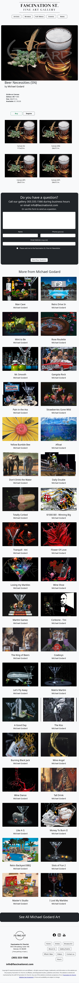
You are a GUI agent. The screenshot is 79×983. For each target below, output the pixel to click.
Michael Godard (16, 86)
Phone (57, 232)
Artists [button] (16, 16)
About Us (52, 949)
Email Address (39, 240)
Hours (59, 959)
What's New (48, 954)
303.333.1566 (35, 201)
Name (20, 232)
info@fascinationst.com (44, 205)
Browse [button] (28, 16)
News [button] (62, 16)
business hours (61, 201)
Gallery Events (65, 949)
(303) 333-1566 (20, 957)
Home (48, 944)
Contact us (70, 954)
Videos (59, 954)
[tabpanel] (39, 154)
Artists (57, 944)
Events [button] (51, 16)
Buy (16, 113)
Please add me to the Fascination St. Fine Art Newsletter (40, 248)
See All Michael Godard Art (39, 917)
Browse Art (68, 944)
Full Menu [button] (39, 16)
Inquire (29, 113)
